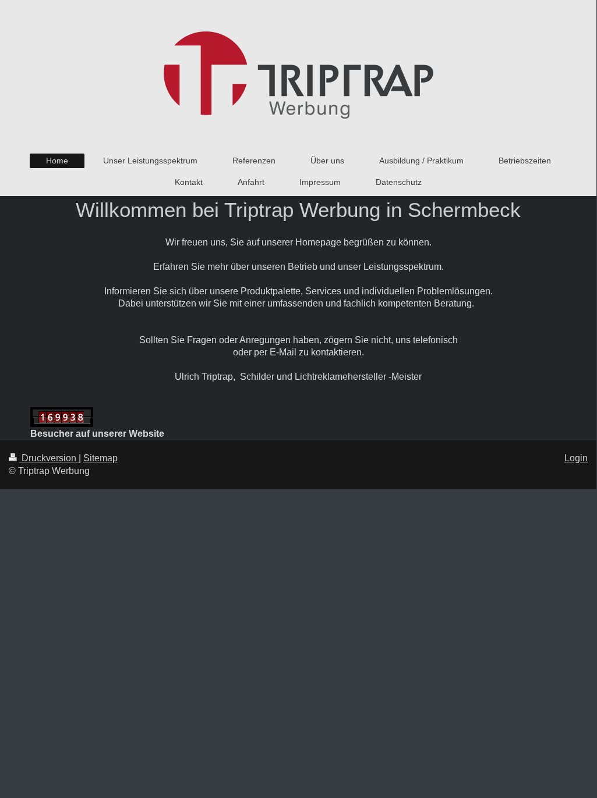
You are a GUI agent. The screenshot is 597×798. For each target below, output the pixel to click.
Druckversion (49, 458)
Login (576, 458)
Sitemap (100, 458)
